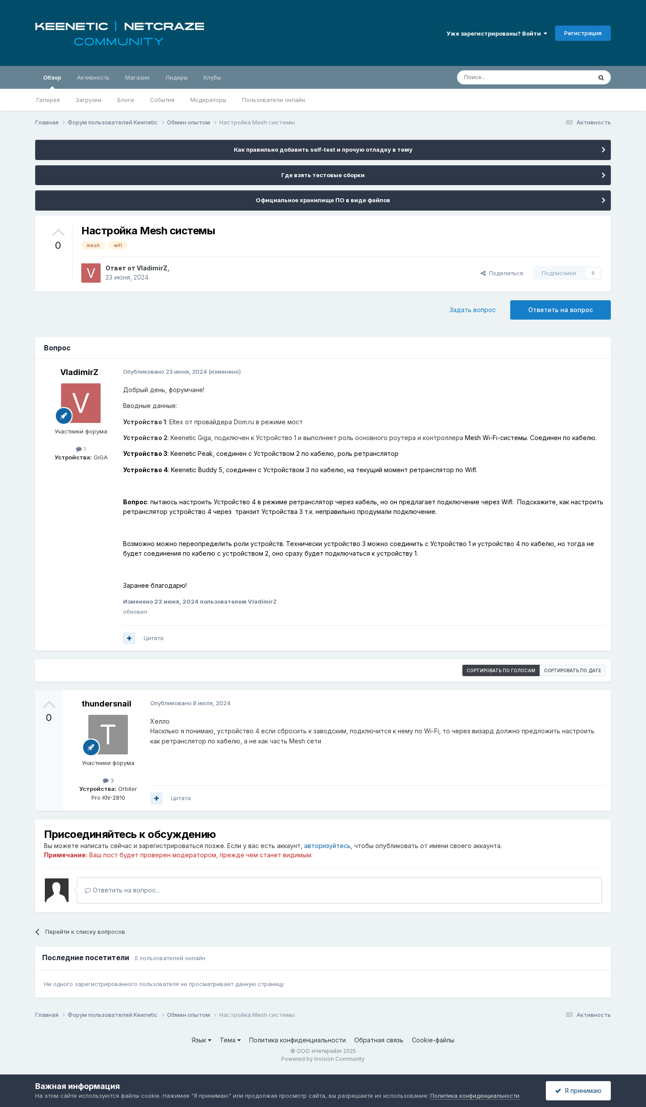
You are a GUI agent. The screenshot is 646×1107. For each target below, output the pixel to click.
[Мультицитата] (129, 638)
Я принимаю (581, 1090)
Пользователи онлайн (273, 99)
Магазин (137, 77)
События (162, 99)
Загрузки (89, 99)
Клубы (212, 77)
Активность (93, 77)
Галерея (48, 99)
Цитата (153, 637)
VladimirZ (152, 268)
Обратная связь (378, 1040)
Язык (200, 1040)
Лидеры (176, 77)
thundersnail (106, 703)
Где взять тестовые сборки (323, 174)
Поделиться (504, 273)
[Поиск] (601, 77)
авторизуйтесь (327, 845)
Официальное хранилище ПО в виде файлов (323, 200)
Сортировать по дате (572, 670)
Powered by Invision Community (323, 1059)
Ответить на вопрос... (125, 890)
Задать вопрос (473, 309)
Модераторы (208, 99)
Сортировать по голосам (501, 670)
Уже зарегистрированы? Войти (495, 33)
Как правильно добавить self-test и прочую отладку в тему (323, 149)
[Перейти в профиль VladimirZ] (91, 273)
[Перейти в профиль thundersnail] (108, 734)
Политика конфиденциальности (297, 1040)
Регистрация (583, 32)
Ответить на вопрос (560, 309)
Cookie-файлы (433, 1040)
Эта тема (568, 77)
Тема (228, 1040)
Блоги (125, 99)
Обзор (52, 77)
